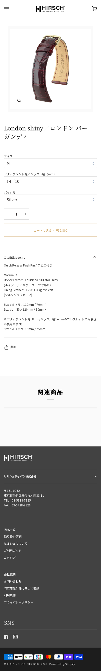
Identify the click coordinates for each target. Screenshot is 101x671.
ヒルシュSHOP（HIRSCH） (23, 664)
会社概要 (10, 574)
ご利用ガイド (13, 550)
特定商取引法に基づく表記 (21, 588)
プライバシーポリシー (18, 602)
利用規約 (10, 595)
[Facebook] (6, 637)
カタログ (10, 557)
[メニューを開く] (11, 9)
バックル (10, 192)
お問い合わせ (13, 581)
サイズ (8, 156)
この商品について (14, 257)
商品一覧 (10, 529)
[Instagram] (15, 637)
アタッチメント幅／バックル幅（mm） (30, 174)
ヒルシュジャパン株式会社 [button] (20, 476)
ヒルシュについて (15, 543)
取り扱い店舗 (13, 536)
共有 (13, 347)
